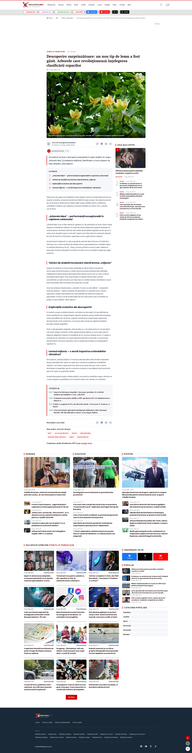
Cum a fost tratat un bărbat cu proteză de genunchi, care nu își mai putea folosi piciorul (95, 516)
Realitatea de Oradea (121, 734)
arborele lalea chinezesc (57, 437)
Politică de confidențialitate (62, 722)
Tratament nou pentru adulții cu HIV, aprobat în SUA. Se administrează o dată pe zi (82, 399)
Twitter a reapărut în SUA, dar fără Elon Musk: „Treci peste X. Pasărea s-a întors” (81, 405)
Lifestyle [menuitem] (122, 5)
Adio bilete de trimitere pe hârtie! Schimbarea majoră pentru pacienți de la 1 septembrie (92, 524)
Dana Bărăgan (81, 609)
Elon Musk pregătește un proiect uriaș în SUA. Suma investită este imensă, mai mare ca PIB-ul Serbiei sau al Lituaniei (103, 616)
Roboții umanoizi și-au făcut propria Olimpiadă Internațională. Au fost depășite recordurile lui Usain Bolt (103, 652)
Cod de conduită (77, 722)
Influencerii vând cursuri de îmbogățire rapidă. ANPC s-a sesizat (48, 532)
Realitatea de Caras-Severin (137, 734)
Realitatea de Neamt (79, 734)
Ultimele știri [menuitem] (51, 5)
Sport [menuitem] (129, 5)
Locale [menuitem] (100, 5)
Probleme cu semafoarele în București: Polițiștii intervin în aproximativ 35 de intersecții (131, 186)
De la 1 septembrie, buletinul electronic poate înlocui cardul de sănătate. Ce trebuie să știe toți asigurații (94, 533)
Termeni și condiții (47, 722)
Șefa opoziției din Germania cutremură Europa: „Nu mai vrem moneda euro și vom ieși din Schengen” (132, 208)
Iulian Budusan (114, 573)
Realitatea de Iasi (97, 737)
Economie (119, 177)
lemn (50, 433)
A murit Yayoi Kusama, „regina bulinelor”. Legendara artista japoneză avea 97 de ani (50, 505)
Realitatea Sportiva (40, 734)
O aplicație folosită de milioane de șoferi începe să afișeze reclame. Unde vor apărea (38, 650)
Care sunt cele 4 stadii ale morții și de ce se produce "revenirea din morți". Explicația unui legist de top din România (95, 506)
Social (122, 181)
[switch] (167, 5)
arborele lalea (85, 433)
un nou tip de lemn (61, 433)
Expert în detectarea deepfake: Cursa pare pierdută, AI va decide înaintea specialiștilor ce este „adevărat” (79, 393)
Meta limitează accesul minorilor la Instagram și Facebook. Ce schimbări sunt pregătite (70, 614)
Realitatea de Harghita (41, 737)
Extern (122, 202)
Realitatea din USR (92, 734)
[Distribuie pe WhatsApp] (106, 144)
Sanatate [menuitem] (107, 5)
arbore (74, 433)
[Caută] (161, 5)
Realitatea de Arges (84, 737)
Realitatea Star (52, 734)
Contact (37, 722)
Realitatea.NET (49, 573)
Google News (86, 443)
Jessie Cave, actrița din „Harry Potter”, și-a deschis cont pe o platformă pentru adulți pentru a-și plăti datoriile (50, 515)
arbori (71, 437)
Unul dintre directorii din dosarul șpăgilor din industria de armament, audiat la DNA (148, 505)
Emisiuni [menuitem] (61, 5)
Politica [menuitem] (68, 5)
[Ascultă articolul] (188, 738)
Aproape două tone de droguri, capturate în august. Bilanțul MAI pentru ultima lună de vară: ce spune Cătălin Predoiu (144, 494)
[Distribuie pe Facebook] (102, 144)
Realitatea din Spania (126, 737)
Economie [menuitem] (92, 5)
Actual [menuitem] (76, 5)
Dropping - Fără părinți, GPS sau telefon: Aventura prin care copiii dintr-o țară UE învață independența (70, 652)
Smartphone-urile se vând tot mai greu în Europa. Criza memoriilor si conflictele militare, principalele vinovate (71, 688)
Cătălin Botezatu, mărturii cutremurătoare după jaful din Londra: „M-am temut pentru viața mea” (45, 493)
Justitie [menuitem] (83, 5)
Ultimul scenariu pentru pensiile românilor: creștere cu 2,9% (129, 172)
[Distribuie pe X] (110, 144)
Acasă (50, 18)
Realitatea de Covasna (106, 734)
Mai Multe (71, 697)
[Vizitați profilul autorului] (49, 144)
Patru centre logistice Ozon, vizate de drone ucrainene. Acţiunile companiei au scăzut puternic (131, 218)
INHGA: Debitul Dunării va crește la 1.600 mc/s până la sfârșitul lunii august (132, 196)
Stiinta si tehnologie (67, 18)
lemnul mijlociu (82, 437)
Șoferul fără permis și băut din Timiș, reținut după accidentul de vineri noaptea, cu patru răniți (149, 523)
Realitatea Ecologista (65, 734)
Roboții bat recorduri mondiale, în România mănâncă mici (103, 686)
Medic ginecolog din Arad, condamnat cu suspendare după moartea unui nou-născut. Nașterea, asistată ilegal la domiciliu (149, 533)
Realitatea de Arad (71, 737)
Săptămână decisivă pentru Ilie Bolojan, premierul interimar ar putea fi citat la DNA (148, 513)
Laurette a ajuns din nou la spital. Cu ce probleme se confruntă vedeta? (48, 524)
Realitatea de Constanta (57, 737)
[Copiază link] (97, 144)
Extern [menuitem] (114, 5)
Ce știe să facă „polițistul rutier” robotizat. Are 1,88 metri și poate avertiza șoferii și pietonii (38, 687)
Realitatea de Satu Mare (111, 737)
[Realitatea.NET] (33, 5)
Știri (57, 18)
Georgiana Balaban (67, 142)
